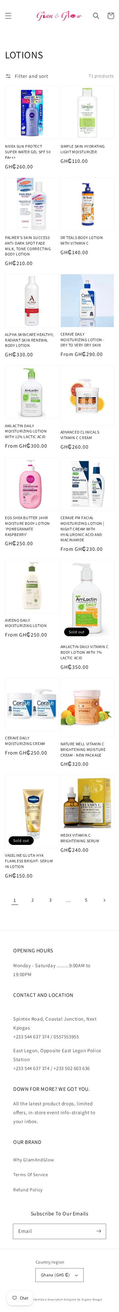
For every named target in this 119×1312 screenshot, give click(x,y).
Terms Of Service (30, 1175)
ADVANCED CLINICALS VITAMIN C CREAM (79, 435)
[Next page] (104, 900)
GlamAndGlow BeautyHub (45, 1299)
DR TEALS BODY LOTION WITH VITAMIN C (81, 240)
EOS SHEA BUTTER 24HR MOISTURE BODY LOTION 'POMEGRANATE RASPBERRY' (27, 526)
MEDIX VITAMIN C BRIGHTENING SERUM (79, 838)
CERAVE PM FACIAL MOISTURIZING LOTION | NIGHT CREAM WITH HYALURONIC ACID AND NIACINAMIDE (82, 528)
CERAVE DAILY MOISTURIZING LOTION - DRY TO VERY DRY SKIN (82, 340)
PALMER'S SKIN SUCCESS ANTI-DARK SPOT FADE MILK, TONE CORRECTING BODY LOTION (28, 245)
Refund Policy (28, 1190)
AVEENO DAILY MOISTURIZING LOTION (26, 623)
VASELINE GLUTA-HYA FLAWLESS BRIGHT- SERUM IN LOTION (29, 861)
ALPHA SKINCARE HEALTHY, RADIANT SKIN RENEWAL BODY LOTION (29, 340)
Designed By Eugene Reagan (83, 1299)
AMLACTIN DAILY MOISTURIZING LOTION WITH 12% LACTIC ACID (26, 431)
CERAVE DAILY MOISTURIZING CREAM (25, 740)
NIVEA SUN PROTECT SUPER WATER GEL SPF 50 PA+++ (28, 152)
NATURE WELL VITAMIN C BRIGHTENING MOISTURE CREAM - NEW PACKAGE (83, 749)
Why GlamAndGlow (33, 1160)
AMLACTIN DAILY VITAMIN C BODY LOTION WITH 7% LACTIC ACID (84, 652)
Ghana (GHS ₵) (55, 1275)
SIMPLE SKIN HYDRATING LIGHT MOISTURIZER (82, 149)
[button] (8, 16)
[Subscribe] (98, 1231)
